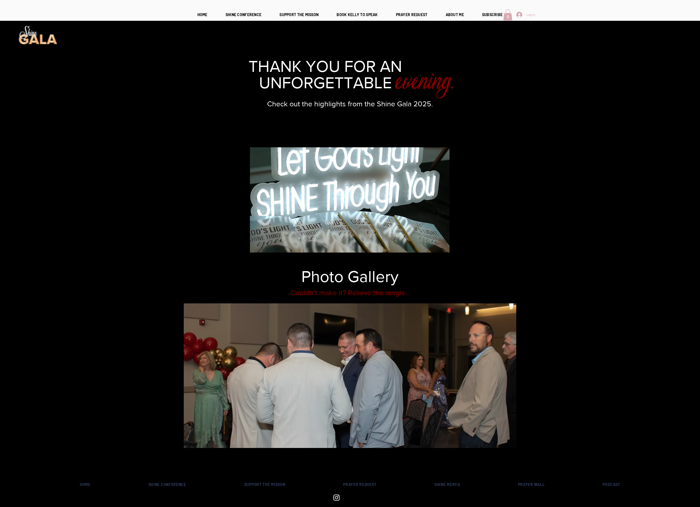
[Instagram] (336, 497)
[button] (507, 14)
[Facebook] (350, 497)
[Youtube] (363, 497)
